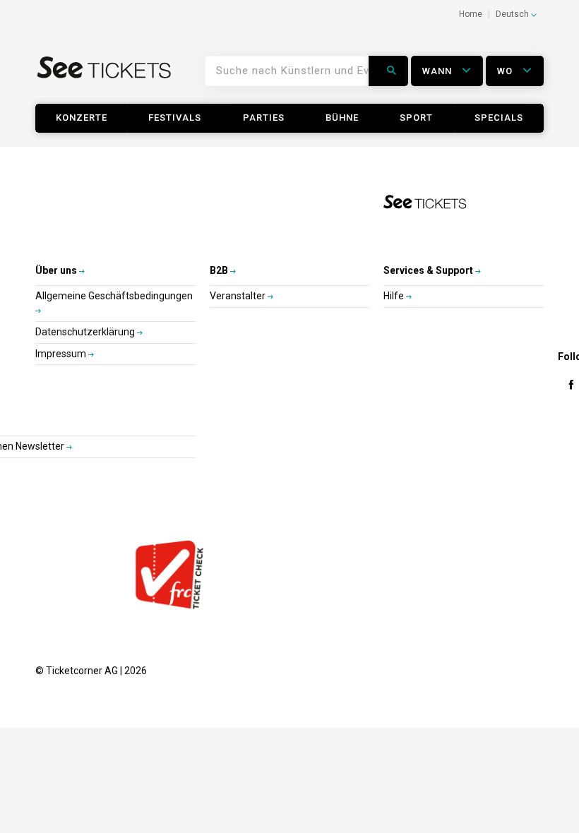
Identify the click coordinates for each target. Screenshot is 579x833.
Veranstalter (239, 295)
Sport (416, 117)
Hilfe (394, 295)
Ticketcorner (104, 76)
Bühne (342, 117)
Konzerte (81, 117)
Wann (438, 71)
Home (470, 14)
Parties (264, 117)
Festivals (174, 117)
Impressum (61, 353)
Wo (506, 71)
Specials (498, 117)
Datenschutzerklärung (86, 331)
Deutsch (513, 14)
